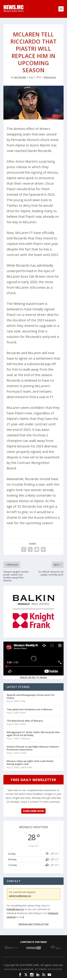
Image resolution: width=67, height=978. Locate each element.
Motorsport (50, 77)
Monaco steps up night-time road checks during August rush (30, 762)
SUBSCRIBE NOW (33, 811)
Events (24, 753)
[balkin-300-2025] (33, 635)
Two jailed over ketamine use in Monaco (30, 709)
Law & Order (26, 767)
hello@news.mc (15, 909)
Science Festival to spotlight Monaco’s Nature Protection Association (33, 748)
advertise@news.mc (20, 895)
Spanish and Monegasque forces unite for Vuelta (31, 696)
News (23, 701)
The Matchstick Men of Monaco (25, 720)
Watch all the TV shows (33, 677)
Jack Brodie (20, 77)
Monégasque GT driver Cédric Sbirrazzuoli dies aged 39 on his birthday (33, 734)
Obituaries (25, 738)
